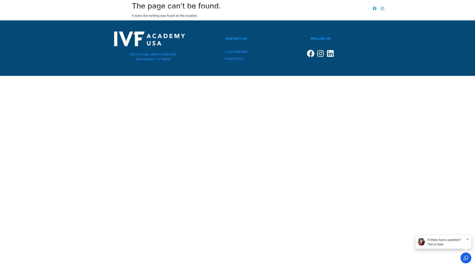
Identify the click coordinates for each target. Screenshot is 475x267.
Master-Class (354, 8)
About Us (295, 8)
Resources (316, 8)
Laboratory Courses (181, 8)
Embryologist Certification (244, 8)
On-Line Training (275, 8)
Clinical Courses (149, 8)
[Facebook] (375, 8)
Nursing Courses (213, 8)
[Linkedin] (330, 53)
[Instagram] (382, 8)
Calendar (337, 8)
